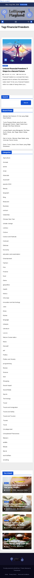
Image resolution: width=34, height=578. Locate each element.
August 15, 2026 (11, 527)
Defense (5, 245)
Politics (5, 355)
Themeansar (17, 570)
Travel (5, 403)
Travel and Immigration (10, 407)
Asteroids (6, 175)
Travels (5, 420)
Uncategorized (7, 429)
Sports (5, 394)
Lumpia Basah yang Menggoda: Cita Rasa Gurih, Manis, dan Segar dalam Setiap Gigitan (16, 132)
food (4, 276)
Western (5, 438)
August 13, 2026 (11, 546)
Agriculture (6, 158)
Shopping (6, 381)
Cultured (5, 241)
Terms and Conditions (23, 574)
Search (5, 97)
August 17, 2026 (11, 509)
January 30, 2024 (10, 74)
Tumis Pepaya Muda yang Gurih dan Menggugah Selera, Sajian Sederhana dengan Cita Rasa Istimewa (15, 124)
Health (5, 289)
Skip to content (5, 1)
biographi (6, 193)
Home (6, 574)
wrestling (6, 460)
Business (5, 65)
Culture (5, 232)
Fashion (5, 263)
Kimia (4, 311)
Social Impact (7, 385)
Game (5, 280)
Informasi (6, 298)
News (5, 342)
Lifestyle (5, 324)
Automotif (6, 180)
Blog (4, 197)
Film (4, 267)
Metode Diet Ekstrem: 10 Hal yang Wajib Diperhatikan (16, 487)
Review (5, 368)
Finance (5, 271)
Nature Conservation (9, 337)
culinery (5, 228)
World (5, 451)
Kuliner (5, 315)
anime (5, 166)
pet (4, 350)
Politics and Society (9, 359)
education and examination (11, 254)
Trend (5, 425)
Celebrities (6, 215)
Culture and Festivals (9, 236)
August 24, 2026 (11, 490)
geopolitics (6, 285)
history (5, 293)
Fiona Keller (22, 74)
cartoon (5, 210)
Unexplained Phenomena (11, 433)
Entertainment (7, 258)
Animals (5, 162)
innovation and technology (11, 302)
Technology (7, 398)
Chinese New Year (9, 219)
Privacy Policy (12, 574)
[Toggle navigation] (16, 22)
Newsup (27, 568)
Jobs (4, 306)
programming (7, 363)
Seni (4, 377)
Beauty (5, 188)
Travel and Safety (8, 412)
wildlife (5, 442)
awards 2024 (7, 184)
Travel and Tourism (9, 416)
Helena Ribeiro (23, 490)
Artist (4, 171)
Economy (6, 250)
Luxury (5, 333)
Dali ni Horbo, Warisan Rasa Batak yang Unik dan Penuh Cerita (16, 543)
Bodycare (6, 201)
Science (5, 372)
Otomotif (5, 346)
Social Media (7, 390)
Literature (6, 328)
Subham (21, 509)
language (6, 320)
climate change (8, 223)
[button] (28, 22)
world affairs (7, 455)
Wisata (5, 447)
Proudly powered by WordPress (11, 568)
